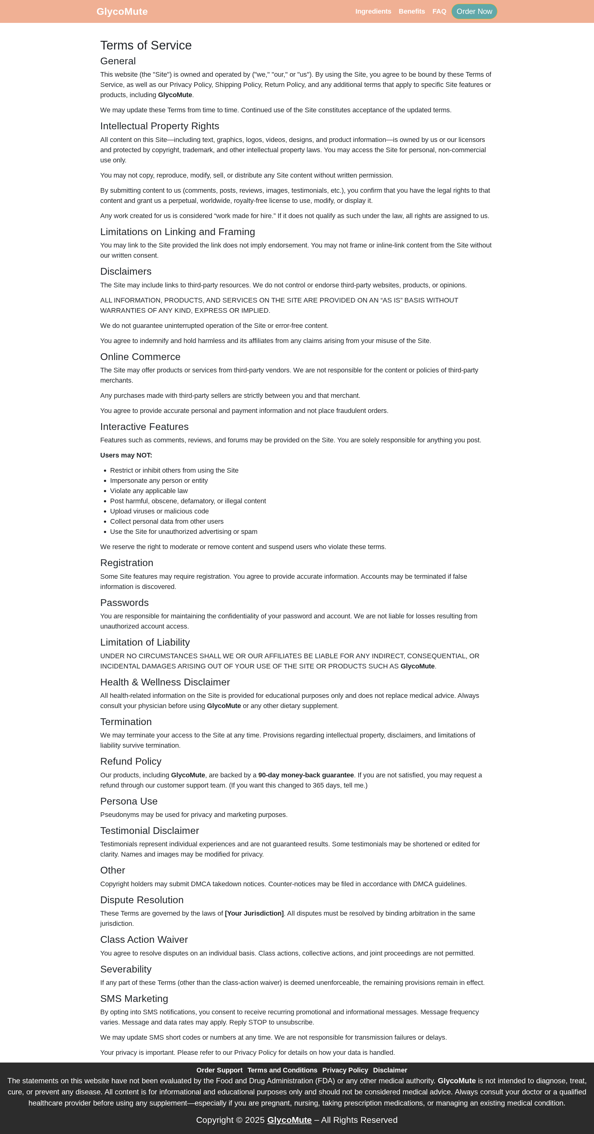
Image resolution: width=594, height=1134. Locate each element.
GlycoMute (122, 11)
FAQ (439, 11)
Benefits (412, 11)
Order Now (474, 11)
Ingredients (373, 11)
